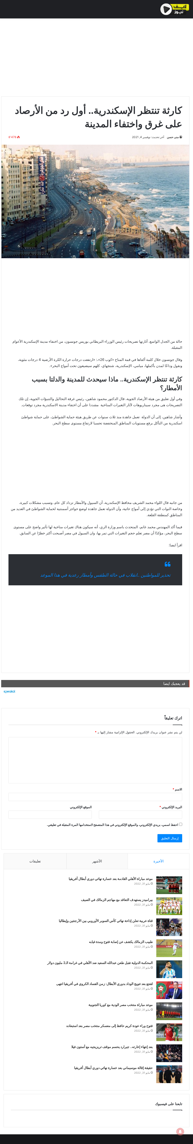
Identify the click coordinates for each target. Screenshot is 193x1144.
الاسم (177, 789)
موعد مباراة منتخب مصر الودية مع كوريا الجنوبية (120, 1005)
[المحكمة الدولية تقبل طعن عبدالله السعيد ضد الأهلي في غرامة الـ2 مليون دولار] (169, 969)
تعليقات (35, 861)
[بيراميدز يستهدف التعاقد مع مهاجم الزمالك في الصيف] (169, 906)
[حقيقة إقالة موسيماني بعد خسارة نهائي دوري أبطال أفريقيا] (169, 1074)
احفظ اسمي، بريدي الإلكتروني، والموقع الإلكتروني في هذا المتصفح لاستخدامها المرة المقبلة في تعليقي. (112, 825)
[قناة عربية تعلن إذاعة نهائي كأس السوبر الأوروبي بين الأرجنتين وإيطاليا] (169, 927)
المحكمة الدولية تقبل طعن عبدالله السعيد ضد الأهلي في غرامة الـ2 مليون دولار (100, 963)
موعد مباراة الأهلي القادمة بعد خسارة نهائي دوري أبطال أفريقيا (111, 879)
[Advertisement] (95, 56)
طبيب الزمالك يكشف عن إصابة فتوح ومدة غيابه (121, 942)
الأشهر (97, 861)
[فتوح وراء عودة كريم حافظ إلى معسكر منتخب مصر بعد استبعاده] (169, 1032)
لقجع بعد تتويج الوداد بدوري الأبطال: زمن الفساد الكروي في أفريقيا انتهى (104, 984)
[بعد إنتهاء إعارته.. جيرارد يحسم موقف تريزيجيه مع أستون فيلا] (169, 1053)
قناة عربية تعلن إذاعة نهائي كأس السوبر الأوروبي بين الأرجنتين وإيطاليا (106, 921)
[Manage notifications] (180, 1132)
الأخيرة (158, 861)
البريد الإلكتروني (170, 807)
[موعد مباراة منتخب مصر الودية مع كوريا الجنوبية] (169, 1011)
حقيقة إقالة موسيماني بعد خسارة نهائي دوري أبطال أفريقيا (113, 1068)
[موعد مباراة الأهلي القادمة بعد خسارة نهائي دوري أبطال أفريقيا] (169, 885)
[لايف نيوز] (174, 9)
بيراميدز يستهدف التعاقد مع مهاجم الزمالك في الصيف (117, 900)
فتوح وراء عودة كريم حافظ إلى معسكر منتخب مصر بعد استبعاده (109, 1026)
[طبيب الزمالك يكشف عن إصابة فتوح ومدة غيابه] (169, 948)
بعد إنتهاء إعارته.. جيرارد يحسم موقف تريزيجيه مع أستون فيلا (112, 1047)
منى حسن (173, 137)
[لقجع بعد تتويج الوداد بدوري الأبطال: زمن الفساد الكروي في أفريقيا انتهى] (169, 990)
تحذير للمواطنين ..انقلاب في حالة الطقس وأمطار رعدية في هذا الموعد (105, 575)
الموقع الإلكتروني (81, 807)
